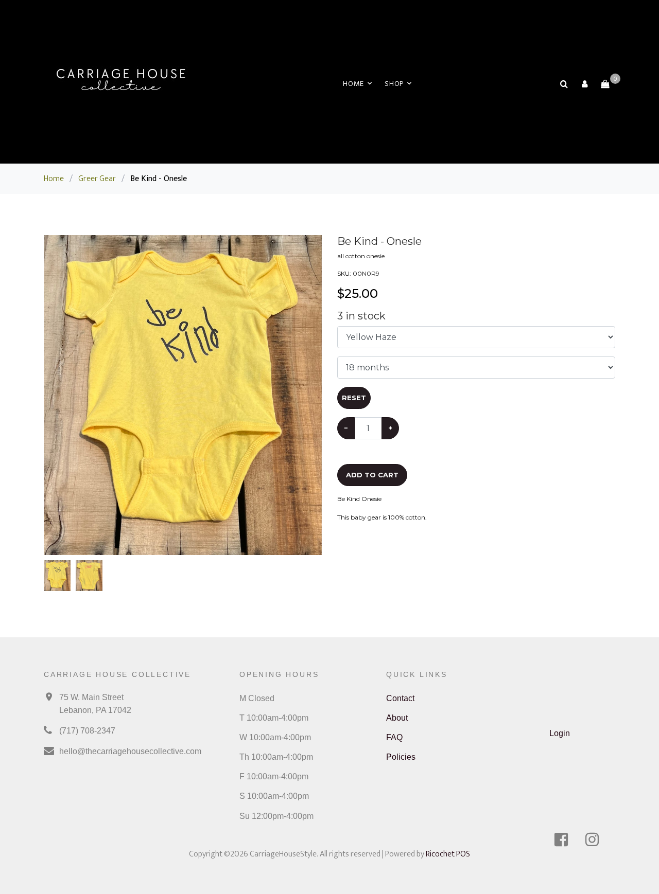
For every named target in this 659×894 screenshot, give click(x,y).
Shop (394, 83)
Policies (400, 757)
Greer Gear (97, 179)
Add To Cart (372, 475)
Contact (400, 698)
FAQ (394, 737)
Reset (354, 398)
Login (559, 733)
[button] (584, 84)
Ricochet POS (448, 854)
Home (353, 83)
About (397, 717)
